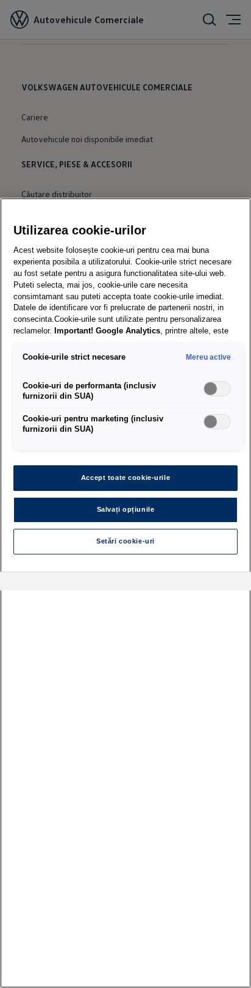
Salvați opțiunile (126, 509)
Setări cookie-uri (125, 541)
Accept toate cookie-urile (125, 477)
